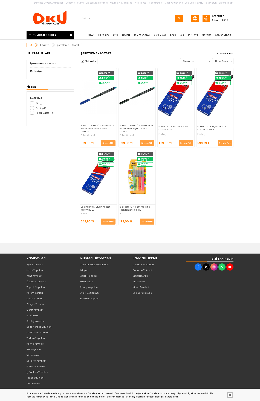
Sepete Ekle (108, 143)
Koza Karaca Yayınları (39, 327)
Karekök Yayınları (36, 360)
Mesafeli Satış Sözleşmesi (94, 264)
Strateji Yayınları (36, 321)
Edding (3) (41, 108)
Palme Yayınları (35, 343)
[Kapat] (230, 395)
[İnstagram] (214, 267)
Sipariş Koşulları (89, 287)
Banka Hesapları (89, 298)
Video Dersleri (141, 287)
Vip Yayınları (33, 355)
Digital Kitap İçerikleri (97, 2)
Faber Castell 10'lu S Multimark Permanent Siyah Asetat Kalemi (137, 128)
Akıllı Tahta (140, 2)
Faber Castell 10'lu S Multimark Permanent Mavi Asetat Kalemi (98, 128)
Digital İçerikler (141, 276)
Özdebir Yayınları (36, 281)
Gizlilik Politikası (88, 276)
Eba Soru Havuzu (194, 2)
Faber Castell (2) (45, 112)
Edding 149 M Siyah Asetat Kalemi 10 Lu (95, 208)
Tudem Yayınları (36, 338)
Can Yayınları (34, 383)
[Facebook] (198, 267)
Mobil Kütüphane (174, 2)
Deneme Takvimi (75, 2)
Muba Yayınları (35, 298)
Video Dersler (155, 2)
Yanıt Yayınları (34, 276)
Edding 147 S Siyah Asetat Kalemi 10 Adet (211, 128)
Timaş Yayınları (35, 377)
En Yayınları (33, 315)
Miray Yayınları (35, 270)
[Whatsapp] (222, 267)
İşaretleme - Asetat (68, 45)
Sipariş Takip (226, 2)
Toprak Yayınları (36, 287)
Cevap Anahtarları (143, 264)
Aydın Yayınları (35, 264)
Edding (162, 134)
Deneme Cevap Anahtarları (48, 2)
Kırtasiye (44, 45)
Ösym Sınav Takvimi (121, 2)
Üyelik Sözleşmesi (90, 293)
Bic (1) (39, 103)
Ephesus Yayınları (36, 366)
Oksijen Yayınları (36, 304)
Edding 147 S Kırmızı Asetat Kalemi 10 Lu (173, 128)
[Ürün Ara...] (179, 18)
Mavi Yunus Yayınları (38, 332)
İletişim (84, 270)
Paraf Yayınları (35, 293)
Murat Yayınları (35, 310)
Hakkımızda (86, 281)
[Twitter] (206, 267)
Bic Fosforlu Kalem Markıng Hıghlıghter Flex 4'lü (135, 208)
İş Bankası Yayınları (37, 372)
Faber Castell (88, 135)
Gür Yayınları (34, 349)
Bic (121, 213)
